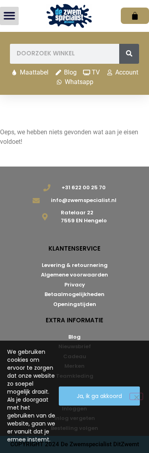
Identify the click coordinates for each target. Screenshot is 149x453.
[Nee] (136, 396)
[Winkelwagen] (135, 16)
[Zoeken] (129, 54)
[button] (9, 16)
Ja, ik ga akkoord (99, 396)
